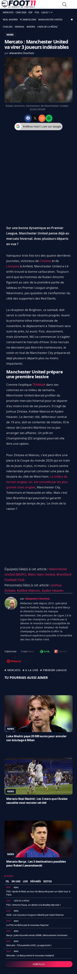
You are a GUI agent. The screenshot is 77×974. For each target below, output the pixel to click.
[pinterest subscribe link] (14, 662)
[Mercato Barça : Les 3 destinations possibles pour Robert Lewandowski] (38, 839)
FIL (7, 881)
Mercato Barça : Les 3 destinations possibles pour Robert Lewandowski (36, 863)
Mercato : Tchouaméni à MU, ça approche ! (29, 945)
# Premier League (53, 670)
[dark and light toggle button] (71, 19)
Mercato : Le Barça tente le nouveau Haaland (30, 955)
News (10, 728)
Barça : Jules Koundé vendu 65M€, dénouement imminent (37, 935)
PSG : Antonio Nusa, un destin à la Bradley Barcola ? (33, 904)
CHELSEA (8, 26)
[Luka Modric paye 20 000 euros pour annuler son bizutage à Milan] (38, 713)
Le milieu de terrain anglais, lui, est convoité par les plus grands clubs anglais (37, 481)
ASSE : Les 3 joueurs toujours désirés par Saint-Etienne (35, 914)
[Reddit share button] (41, 118)
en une (16, 881)
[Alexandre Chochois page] (10, 603)
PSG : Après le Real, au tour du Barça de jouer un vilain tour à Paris (38, 893)
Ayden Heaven (52, 590)
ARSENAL (20, 26)
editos (47, 881)
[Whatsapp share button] (48, 118)
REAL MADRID (10, 19)
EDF (30, 12)
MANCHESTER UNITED (50, 19)
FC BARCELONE (28, 19)
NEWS (10, 34)
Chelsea (45, 261)
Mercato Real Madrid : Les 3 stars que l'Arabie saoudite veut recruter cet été (37, 801)
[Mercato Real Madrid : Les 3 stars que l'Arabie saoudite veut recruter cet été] (38, 776)
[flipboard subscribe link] (60, 652)
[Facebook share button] (28, 118)
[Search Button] (64, 5)
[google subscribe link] (27, 652)
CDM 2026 (21, 12)
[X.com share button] (35, 118)
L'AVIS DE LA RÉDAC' (47, 26)
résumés (35, 881)
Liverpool (12, 266)
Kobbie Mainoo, (29, 590)
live (25, 881)
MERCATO (8, 12)
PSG (37, 12)
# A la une (30, 670)
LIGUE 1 (45, 12)
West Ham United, (42, 574)
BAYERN (31, 26)
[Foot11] (19, 4)
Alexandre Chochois (22, 53)
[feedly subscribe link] (44, 652)
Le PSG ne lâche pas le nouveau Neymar (27, 925)
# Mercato (12, 670)
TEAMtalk (38, 384)
